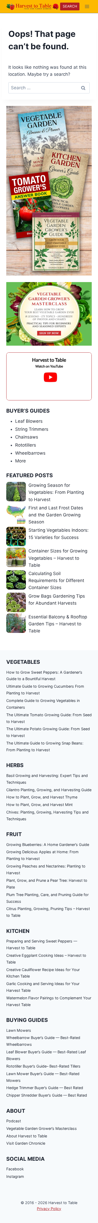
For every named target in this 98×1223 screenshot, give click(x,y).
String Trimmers (31, 429)
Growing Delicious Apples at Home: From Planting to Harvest (42, 855)
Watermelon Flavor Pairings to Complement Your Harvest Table (48, 1001)
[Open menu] (87, 6)
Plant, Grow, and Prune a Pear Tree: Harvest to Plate (46, 883)
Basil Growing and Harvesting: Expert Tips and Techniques (47, 778)
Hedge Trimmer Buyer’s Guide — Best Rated (44, 1087)
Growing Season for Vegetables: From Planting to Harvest (56, 492)
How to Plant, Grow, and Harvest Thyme (41, 797)
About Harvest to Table (26, 1136)
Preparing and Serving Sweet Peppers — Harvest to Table (41, 944)
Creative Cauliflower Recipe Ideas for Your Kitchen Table (43, 973)
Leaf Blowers (29, 421)
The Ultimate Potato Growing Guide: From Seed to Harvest (48, 732)
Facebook (15, 1169)
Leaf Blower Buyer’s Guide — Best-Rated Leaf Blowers (46, 1055)
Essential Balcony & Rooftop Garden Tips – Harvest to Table (57, 623)
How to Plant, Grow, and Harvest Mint (39, 804)
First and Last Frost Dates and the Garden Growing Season (55, 514)
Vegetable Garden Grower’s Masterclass (41, 1128)
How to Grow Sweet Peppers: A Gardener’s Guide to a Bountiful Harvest (44, 675)
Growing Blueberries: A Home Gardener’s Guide (47, 844)
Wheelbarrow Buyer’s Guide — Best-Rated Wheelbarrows (43, 1041)
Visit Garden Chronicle (25, 1143)
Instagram (15, 1176)
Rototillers (25, 445)
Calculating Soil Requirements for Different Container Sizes (56, 580)
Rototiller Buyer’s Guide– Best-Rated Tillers (43, 1066)
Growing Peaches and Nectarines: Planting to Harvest (45, 869)
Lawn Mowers (18, 1030)
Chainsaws (26, 437)
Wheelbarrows (30, 453)
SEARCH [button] (70, 6)
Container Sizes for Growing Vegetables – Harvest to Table (57, 558)
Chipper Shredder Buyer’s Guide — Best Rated (46, 1095)
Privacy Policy (49, 1208)
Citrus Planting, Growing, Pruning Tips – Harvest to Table (48, 912)
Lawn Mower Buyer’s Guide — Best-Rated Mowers (42, 1077)
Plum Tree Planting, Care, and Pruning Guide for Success (47, 898)
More (20, 460)
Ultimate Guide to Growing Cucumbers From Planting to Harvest (45, 689)
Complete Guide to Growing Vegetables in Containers (43, 703)
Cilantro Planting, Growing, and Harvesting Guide (48, 790)
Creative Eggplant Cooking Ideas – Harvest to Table (46, 958)
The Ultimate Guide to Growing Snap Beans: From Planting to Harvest (44, 746)
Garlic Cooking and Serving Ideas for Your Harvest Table (42, 987)
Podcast (13, 1121)
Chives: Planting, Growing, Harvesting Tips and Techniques (47, 815)
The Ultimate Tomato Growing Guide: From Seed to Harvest (49, 718)
